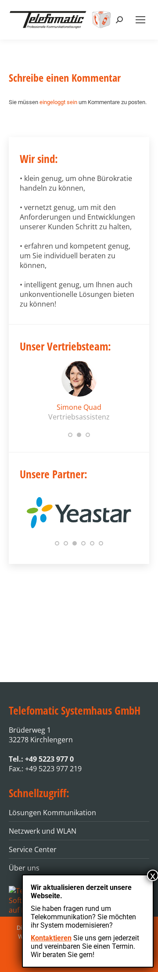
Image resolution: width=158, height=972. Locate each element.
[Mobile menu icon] (140, 20)
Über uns (24, 868)
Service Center (33, 849)
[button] (70, 435)
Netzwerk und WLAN (42, 831)
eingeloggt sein (58, 102)
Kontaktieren (51, 938)
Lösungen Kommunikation (52, 812)
